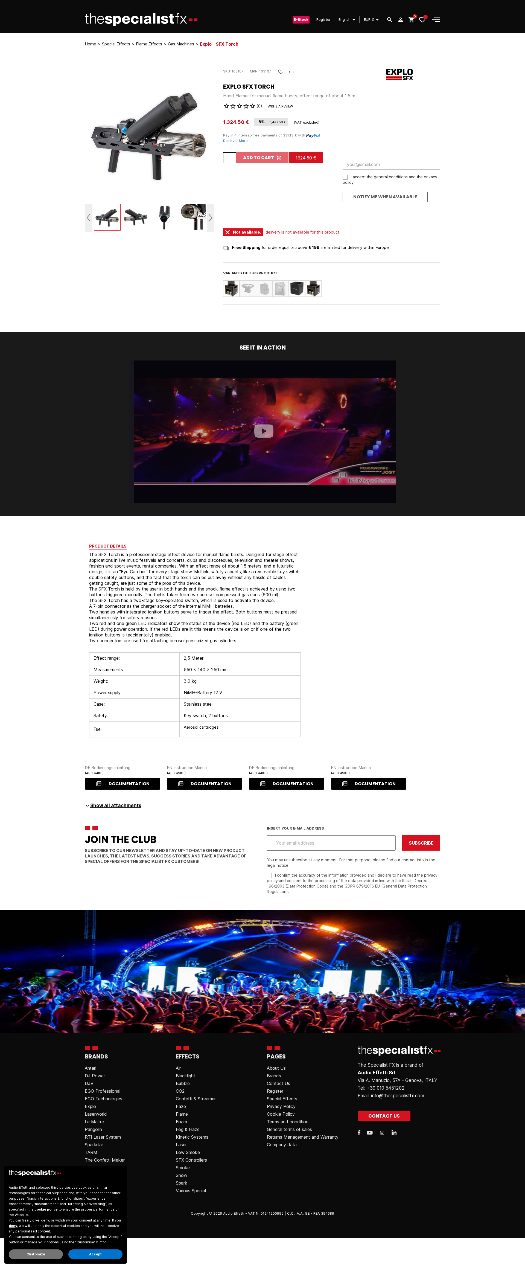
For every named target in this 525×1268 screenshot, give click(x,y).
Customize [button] (36, 1254)
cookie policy (46, 1209)
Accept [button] (95, 1254)
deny (13, 1226)
